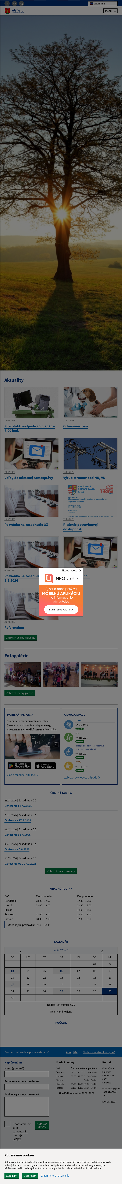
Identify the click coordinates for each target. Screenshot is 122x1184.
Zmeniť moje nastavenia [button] (55, 1175)
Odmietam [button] (30, 1175)
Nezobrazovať (70, 570)
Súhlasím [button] (11, 1175)
